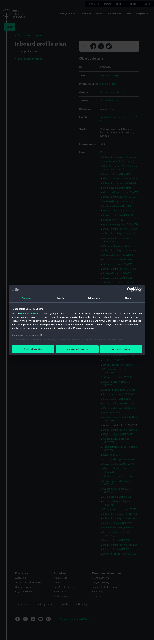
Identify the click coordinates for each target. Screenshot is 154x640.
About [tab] (128, 298)
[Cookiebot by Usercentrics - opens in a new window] (129, 289)
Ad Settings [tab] (94, 298)
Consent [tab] (26, 298)
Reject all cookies (33, 349)
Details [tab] (60, 298)
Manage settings (75, 349)
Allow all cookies (121, 349)
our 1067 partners (30, 313)
